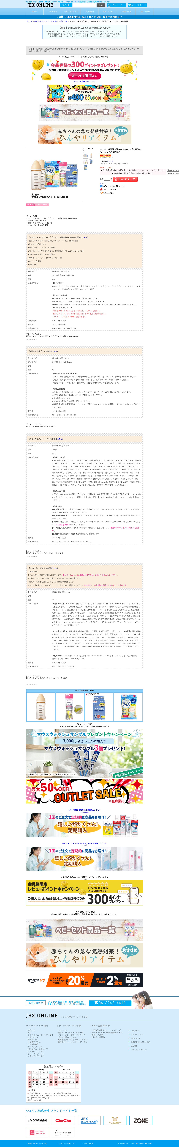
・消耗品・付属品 (97, 1037)
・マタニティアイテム (35, 1056)
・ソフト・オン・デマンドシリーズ (70, 1035)
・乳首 (28, 1033)
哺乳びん (63, 21)
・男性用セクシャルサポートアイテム (71, 1042)
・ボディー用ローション (66, 1037)
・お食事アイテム (33, 1042)
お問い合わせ (144, 12)
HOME (34, 12)
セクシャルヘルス (71, 12)
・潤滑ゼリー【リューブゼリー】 (70, 1033)
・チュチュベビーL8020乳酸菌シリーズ (106, 1033)
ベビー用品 (52, 12)
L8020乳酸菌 (89, 12)
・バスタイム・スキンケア (37, 1049)
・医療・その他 (96, 1035)
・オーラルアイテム (34, 1047)
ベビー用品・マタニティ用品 (46, 21)
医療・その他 (108, 12)
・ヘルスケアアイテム (35, 1051)
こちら (84, 237)
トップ (29, 21)
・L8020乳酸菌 (32, 1044)
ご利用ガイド (126, 12)
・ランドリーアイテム (35, 1054)
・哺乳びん (30, 1030)
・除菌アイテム (32, 1040)
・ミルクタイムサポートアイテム (39, 1035)
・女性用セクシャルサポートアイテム (71, 1040)
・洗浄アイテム (32, 1037)
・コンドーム (61, 1030)
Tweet (102, 184)
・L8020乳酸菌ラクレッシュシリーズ (105, 1030)
